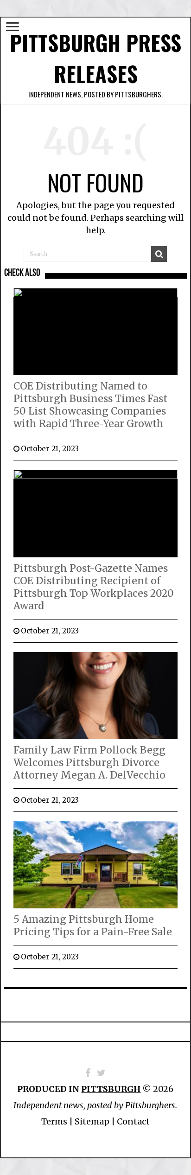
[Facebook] (88, 1073)
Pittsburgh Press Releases (95, 58)
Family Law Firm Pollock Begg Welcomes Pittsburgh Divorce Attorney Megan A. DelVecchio (89, 762)
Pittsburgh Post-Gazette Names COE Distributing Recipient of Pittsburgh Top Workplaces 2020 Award (93, 587)
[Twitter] (101, 1073)
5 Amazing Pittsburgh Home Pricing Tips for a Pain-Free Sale (92, 925)
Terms (54, 1121)
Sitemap (92, 1121)
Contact (133, 1121)
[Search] (159, 254)
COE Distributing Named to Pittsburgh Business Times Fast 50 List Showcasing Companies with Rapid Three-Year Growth (90, 405)
